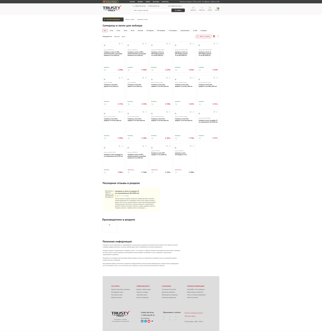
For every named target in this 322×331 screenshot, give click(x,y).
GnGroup (140, 30)
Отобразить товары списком (218, 36)
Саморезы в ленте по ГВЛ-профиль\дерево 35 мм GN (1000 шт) (181, 53)
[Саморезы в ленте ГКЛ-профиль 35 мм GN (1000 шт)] (184, 80)
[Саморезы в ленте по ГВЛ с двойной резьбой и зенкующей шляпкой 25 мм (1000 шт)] (113, 46)
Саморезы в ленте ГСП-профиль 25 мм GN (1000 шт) (160, 119)
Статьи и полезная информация (196, 295)
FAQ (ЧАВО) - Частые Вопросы (196, 289)
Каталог (132, 1)
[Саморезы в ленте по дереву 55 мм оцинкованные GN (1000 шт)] (113, 149)
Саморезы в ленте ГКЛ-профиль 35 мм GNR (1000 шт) (208, 85)
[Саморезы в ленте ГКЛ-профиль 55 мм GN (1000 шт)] (137, 114)
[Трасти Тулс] (112, 11)
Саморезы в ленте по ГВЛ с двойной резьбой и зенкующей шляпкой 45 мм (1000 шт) (137, 53)
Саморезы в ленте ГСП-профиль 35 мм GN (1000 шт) (183, 119)
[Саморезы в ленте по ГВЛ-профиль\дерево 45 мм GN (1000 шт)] (208, 46)
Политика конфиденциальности (194, 313)
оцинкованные (185, 30)
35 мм (118, 30)
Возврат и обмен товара (144, 289)
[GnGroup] (109, 228)
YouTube (149, 321)
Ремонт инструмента (143, 297)
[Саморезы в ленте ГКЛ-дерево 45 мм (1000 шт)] (113, 80)
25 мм (111, 30)
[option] (105, 30)
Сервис (148, 1)
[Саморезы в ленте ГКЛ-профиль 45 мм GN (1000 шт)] (113, 114)
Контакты (165, 1)
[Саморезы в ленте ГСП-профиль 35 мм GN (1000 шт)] (184, 114)
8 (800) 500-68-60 (140, 6)
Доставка (156, 1)
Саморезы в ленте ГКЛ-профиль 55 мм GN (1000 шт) (136, 119)
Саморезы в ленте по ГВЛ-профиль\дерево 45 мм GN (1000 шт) (205, 53)
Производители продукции (170, 295)
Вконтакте (142, 321)
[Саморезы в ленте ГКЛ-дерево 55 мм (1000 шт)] (137, 80)
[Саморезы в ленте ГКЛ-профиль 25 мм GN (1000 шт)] (161, 80)
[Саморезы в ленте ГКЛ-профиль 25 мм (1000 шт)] (161, 148)
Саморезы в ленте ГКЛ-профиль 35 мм (181, 154)
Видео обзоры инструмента (195, 292)
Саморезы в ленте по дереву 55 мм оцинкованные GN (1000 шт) (113, 155)
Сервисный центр (142, 295)
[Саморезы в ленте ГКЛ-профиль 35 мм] (184, 148)
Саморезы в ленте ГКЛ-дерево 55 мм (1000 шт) (135, 85)
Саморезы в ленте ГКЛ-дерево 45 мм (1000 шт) (111, 85)
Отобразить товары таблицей (214, 36)
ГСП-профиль (173, 30)
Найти (179, 10)
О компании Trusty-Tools (169, 289)
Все (105, 30)
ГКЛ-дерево (150, 30)
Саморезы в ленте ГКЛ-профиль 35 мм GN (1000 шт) (183, 85)
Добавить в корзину (105, 70)
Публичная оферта (190, 316)
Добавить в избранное (122, 44)
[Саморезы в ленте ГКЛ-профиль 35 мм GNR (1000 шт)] (208, 80)
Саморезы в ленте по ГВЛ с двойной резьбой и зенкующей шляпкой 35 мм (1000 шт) (137, 156)
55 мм (132, 30)
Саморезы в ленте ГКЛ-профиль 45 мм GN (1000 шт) (112, 119)
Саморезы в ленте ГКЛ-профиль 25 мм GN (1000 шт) (160, 85)
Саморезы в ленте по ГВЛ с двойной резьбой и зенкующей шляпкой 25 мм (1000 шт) (113, 53)
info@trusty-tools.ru (176, 6)
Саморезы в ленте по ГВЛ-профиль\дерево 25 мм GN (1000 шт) (157, 53)
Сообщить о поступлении (129, 172)
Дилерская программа (168, 292)
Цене (123, 36)
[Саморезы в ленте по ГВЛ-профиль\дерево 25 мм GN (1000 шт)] (161, 46)
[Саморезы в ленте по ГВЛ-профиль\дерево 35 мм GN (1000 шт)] (184, 46)
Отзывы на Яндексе (111, 1)
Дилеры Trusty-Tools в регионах (120, 289)
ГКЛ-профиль (161, 30)
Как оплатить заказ (117, 295)
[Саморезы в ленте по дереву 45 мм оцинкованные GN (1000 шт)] (208, 115)
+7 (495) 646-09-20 (153, 6)
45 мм (125, 30)
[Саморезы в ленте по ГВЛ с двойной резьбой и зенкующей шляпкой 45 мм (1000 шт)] (137, 46)
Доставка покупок (116, 297)
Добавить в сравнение (119, 44)
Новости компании (192, 297)
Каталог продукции (113, 19)
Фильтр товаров (205, 36)
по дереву (203, 30)
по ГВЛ (195, 30)
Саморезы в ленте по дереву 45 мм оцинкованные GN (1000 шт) (208, 121)
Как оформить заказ (117, 292)
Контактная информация (169, 297)
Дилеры (140, 1)
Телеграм (145, 321)
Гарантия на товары (142, 292)
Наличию (117, 36)
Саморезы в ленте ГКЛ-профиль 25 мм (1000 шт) (159, 154)
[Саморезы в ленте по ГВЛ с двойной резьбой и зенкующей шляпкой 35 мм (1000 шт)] (137, 149)
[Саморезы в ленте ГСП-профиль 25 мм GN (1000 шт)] (161, 114)
